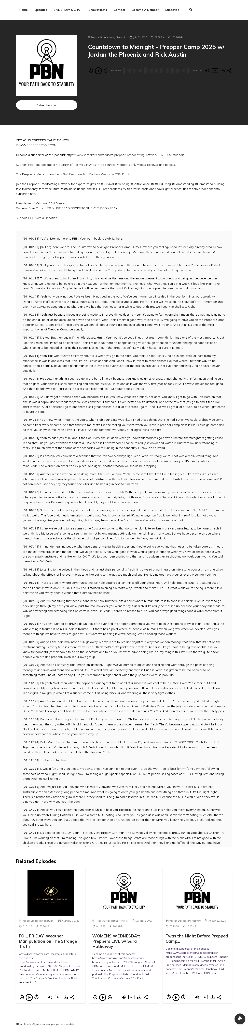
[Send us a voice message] (240, 1019)
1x (215, 70)
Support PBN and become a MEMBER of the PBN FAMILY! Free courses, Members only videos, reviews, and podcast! (96, 164)
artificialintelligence (30, 1024)
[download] (222, 70)
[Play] (98, 71)
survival (46, 1024)
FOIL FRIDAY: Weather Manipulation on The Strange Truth (48, 941)
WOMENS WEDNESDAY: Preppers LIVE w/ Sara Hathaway (116, 941)
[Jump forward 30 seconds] (106, 70)
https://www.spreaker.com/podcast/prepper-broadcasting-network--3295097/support (125, 155)
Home (23, 9)
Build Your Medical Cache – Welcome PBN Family (97, 174)
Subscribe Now (47, 105)
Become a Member (145, 9)
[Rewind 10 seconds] (91, 70)
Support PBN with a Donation (37, 218)
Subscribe (172, 9)
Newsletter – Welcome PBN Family (40, 203)
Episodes (40, 9)
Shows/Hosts (98, 9)
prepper (55, 1024)
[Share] (229, 70)
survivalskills (67, 1024)
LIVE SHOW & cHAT (68, 9)
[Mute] (207, 70)
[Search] (189, 10)
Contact (119, 9)
